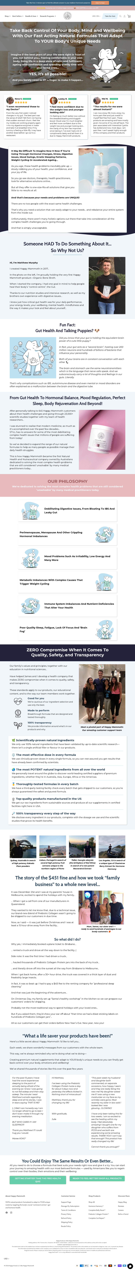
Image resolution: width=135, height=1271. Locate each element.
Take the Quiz (110, 16)
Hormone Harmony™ (96, 1206)
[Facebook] (6, 1212)
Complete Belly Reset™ (97, 1210)
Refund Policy (66, 1218)
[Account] (124, 16)
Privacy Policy (66, 1214)
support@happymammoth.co (70, 1244)
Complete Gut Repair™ (97, 1218)
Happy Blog (122, 1202)
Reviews (121, 1206)
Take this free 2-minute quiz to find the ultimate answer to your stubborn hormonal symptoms (65, 3)
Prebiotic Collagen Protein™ (99, 1214)
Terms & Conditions (68, 1210)
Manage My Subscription (70, 1206)
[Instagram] (11, 1212)
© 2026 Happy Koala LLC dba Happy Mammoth (19, 1266)
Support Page (66, 1202)
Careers (121, 1210)
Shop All (92, 1202)
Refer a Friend (123, 1214)
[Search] (120, 16)
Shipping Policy (66, 1222)
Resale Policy (66, 1226)
